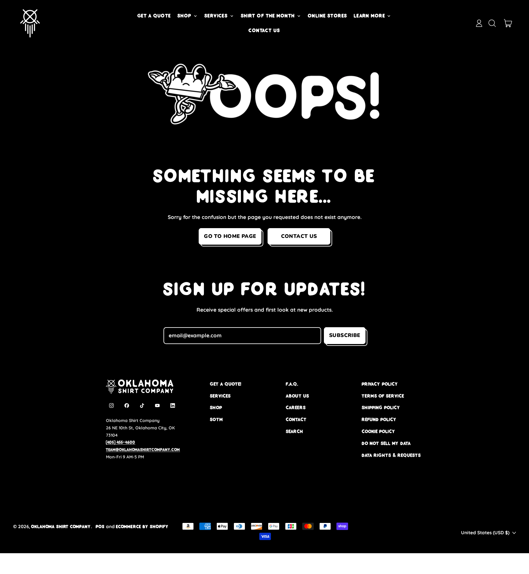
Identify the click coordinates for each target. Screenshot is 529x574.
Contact (296, 419)
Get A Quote (154, 15)
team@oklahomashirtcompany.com (143, 449)
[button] (492, 23)
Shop (216, 407)
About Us (297, 395)
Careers (296, 407)
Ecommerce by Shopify (142, 526)
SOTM (216, 419)
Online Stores (327, 15)
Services (220, 395)
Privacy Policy (380, 384)
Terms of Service (383, 395)
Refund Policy (379, 419)
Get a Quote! (225, 384)
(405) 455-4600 (120, 442)
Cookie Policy (379, 431)
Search (294, 431)
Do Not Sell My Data (386, 443)
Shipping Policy (381, 407)
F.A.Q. (292, 384)
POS (100, 526)
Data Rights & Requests (391, 455)
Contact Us (264, 30)
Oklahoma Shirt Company (61, 526)
